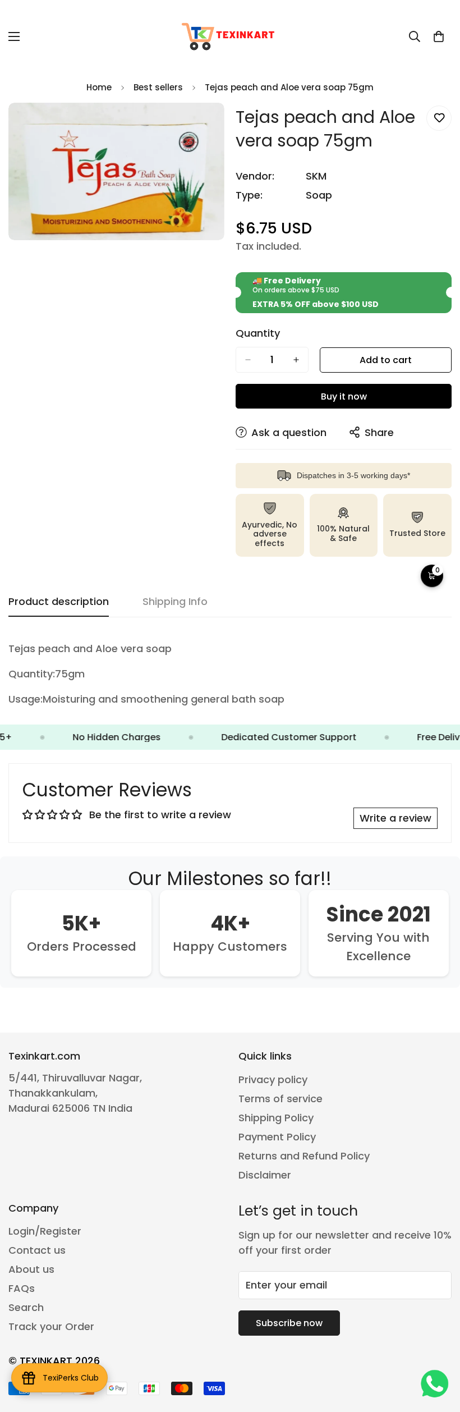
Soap (319, 195)
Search (26, 1307)
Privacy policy (272, 1079)
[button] (439, 36)
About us (31, 1269)
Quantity (258, 333)
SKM (316, 176)
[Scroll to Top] (438, 1351)
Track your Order (51, 1326)
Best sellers (158, 87)
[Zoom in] (206, 126)
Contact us (37, 1250)
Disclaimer (264, 1175)
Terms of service (280, 1099)
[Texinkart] (230, 36)
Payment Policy (277, 1137)
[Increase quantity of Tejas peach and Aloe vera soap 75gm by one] (296, 359)
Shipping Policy (276, 1118)
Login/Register (44, 1231)
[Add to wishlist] (439, 118)
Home (99, 87)
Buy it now (344, 396)
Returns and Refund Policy (304, 1156)
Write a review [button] (395, 818)
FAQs (21, 1288)
